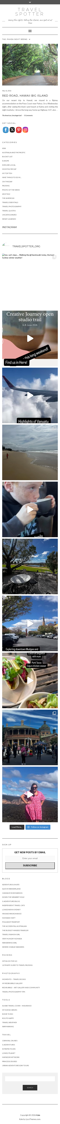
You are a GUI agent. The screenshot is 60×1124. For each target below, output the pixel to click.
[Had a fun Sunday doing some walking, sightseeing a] (30, 623)
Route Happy (8, 1018)
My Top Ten (7, 173)
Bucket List (7, 156)
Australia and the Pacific (13, 152)
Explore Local (9, 165)
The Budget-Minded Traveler (15, 930)
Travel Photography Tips (13, 992)
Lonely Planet (8, 1053)
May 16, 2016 (6, 91)
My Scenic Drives (9, 1010)
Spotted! (6, 194)
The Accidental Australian (14, 926)
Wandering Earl (9, 943)
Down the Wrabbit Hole (13, 897)
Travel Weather (9, 1022)
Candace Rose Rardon (12, 893)
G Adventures (8, 1045)
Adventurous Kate (11, 884)
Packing (6, 186)
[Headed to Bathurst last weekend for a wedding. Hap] (30, 737)
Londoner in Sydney (11, 909)
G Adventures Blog (11, 901)
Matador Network (11, 1057)
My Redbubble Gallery (12, 983)
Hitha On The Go (9, 961)
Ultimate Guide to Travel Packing (17, 965)
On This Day (7, 181)
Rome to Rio (7, 1014)
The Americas (6, 115)
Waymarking (8, 1026)
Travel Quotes (9, 211)
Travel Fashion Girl (11, 934)
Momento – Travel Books (14, 979)
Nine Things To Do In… (12, 177)
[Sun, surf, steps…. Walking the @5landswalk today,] (30, 281)
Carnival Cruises (9, 1041)
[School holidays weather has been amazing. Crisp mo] (30, 566)
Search (30, 1088)
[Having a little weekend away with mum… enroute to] (30, 680)
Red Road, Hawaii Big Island (25, 95)
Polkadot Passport (11, 922)
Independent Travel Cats (13, 905)
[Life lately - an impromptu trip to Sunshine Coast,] (30, 452)
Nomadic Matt (8, 918)
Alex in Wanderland (11, 889)
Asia (4, 148)
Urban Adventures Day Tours (15, 1065)
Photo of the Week (11, 190)
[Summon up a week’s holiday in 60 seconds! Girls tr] (30, 395)
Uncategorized (17, 115)
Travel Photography (11, 206)
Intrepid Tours (8, 1049)
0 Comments (28, 115)
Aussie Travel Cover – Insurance (17, 1006)
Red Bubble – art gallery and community (21, 987)
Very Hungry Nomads (12, 939)
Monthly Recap (9, 169)
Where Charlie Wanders (13, 947)
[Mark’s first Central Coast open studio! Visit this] (30, 338)
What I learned (9, 219)
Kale (38, 1115)
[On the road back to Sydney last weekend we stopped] (30, 794)
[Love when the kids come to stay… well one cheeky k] (30, 509)
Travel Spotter (30, 12)
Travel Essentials (10, 202)
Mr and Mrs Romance (12, 914)
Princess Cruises (9, 1061)
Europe (5, 161)
